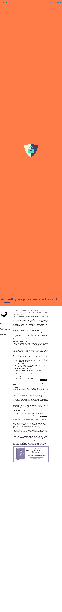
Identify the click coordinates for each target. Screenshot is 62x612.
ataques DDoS (29, 373)
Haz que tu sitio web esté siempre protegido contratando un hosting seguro (29, 377)
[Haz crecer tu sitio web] (31, 454)
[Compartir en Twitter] (1, 335)
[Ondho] (4, 2)
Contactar (51, 2)
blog (4, 307)
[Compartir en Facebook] (5, 335)
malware (16, 387)
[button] (58, 2)
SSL (24, 363)
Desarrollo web (3, 329)
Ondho (2, 319)
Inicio (2, 307)
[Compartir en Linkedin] (3, 335)
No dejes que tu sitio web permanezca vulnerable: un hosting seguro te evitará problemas (31, 414)
